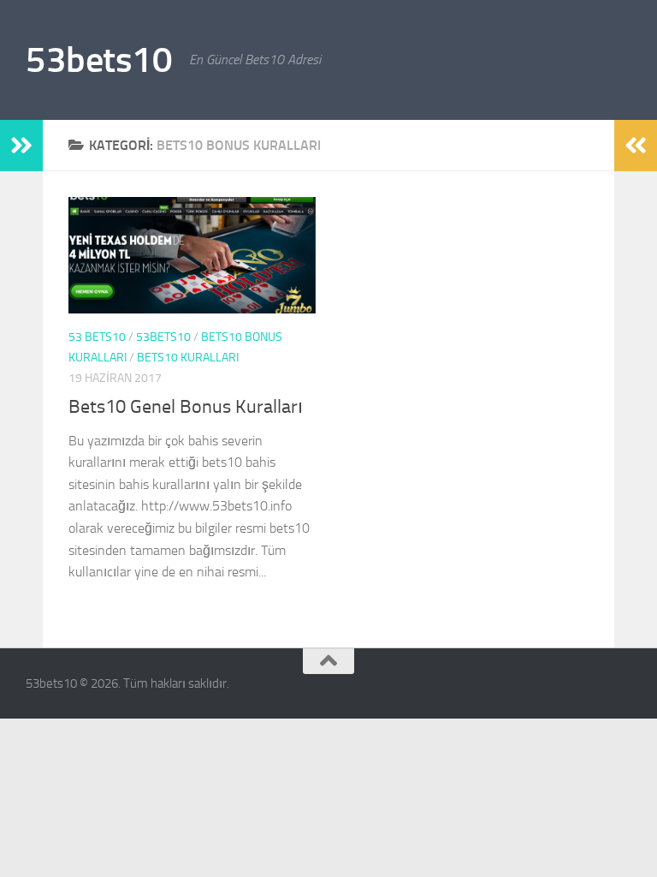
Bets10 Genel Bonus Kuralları (185, 407)
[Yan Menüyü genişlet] (21, 145)
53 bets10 (97, 337)
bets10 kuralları (188, 357)
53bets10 (99, 60)
